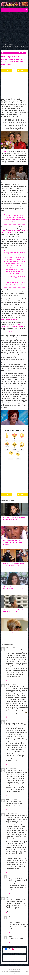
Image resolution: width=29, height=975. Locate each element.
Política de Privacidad (16, 971)
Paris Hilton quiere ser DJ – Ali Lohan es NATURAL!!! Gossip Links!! (14, 610)
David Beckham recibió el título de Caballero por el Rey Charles (13, 564)
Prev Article (7, 70)
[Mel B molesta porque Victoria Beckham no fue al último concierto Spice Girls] (14, 532)
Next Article (22, 70)
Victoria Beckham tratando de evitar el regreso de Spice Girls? (14, 518)
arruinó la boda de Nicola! (9, 319)
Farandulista (10, 969)
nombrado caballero (7, 332)
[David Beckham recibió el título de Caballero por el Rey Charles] (14, 555)
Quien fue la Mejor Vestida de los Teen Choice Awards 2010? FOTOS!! (13, 587)
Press (15, 973)
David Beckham (8, 53)
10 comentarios (15, 66)
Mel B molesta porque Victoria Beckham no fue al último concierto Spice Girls (13, 542)
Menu (3, 10)
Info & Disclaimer (6, 971)
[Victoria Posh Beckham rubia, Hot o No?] (14, 624)
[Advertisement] (14, 28)
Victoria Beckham (19, 53)
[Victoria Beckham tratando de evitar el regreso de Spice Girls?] (14, 509)
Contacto (25, 971)
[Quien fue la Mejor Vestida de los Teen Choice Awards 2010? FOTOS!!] (14, 578)
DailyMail (4, 151)
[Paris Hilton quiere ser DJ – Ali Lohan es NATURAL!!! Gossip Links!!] (14, 601)
